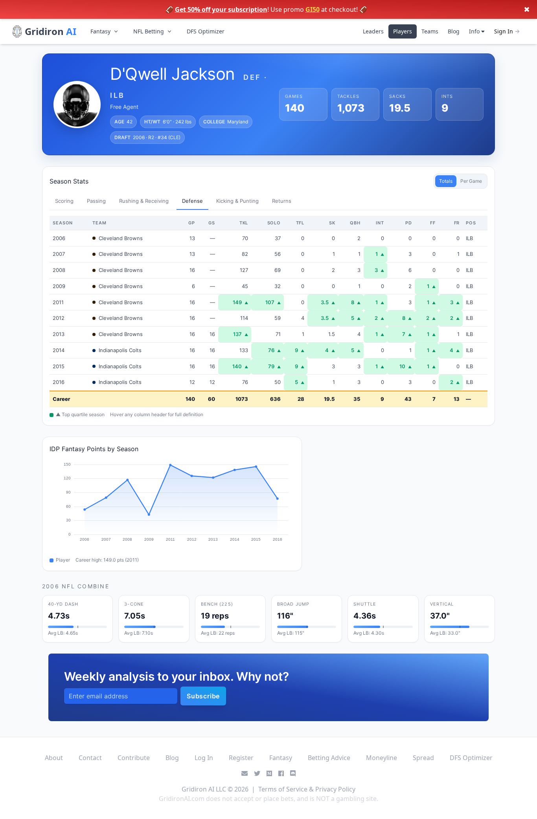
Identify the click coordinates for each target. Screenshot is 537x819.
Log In (204, 757)
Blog (454, 31)
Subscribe (203, 696)
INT (380, 223)
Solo (274, 223)
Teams (429, 31)
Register (241, 757)
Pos (471, 223)
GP (191, 223)
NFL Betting (148, 31)
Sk (332, 223)
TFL (300, 223)
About (54, 757)
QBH (355, 223)
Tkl (243, 223)
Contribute (134, 757)
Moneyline (381, 757)
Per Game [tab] (471, 181)
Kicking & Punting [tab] (237, 201)
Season (63, 223)
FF (433, 223)
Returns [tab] (281, 201)
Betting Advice (329, 757)
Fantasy (100, 31)
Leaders (373, 31)
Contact (90, 757)
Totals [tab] (445, 181)
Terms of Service (282, 789)
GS (211, 223)
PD (408, 223)
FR (457, 223)
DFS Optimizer (205, 31)
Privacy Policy (335, 789)
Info (475, 31)
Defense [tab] (192, 201)
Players (402, 31)
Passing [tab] (96, 201)
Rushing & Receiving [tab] (144, 201)
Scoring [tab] (64, 201)
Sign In (503, 31)
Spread (423, 757)
